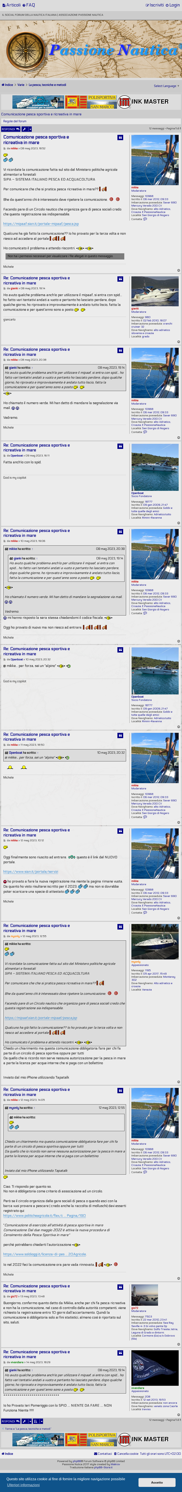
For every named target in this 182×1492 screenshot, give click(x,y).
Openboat (137, 493)
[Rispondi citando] (120, 137)
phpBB (77, 1461)
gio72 (134, 1307)
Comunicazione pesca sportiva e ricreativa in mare (41, 114)
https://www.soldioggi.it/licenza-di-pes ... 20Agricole (44, 1254)
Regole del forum (14, 121)
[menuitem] (11, 5)
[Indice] (31, 35)
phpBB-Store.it (103, 1467)
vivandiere (137, 1388)
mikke (134, 187)
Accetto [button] (157, 1482)
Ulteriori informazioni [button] (23, 1485)
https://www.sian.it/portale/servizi (30, 872)
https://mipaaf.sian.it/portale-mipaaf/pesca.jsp (41, 224)
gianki (135, 308)
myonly (135, 961)
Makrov (115, 1464)
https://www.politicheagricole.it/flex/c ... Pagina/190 (44, 1216)
